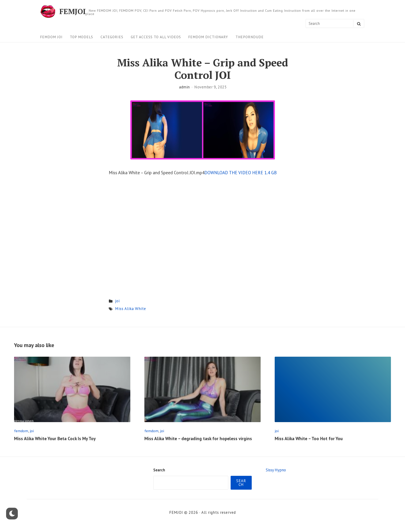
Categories (112, 36)
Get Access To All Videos (156, 36)
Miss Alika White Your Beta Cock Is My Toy (55, 438)
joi (117, 300)
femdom (21, 430)
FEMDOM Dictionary (208, 36)
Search (159, 470)
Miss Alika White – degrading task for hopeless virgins (198, 438)
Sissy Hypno (276, 470)
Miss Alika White (130, 308)
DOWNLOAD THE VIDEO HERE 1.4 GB (240, 172)
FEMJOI (72, 11)
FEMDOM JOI (51, 36)
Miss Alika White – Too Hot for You (309, 438)
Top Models (81, 36)
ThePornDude (250, 36)
